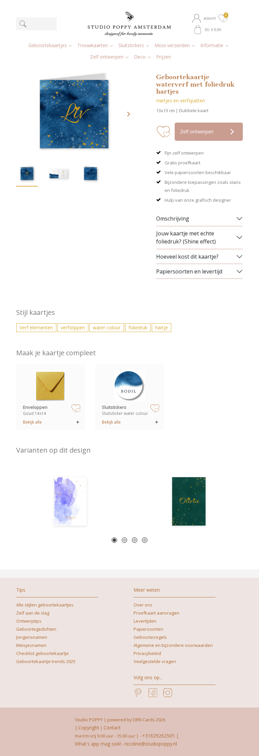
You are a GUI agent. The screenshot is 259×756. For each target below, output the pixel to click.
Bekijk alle (32, 422)
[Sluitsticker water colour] (129, 385)
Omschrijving (172, 218)
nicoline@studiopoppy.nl (150, 744)
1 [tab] (114, 540)
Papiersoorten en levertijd (189, 271)
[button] (204, 18)
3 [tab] (134, 540)
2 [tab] (124, 540)
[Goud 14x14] (51, 385)
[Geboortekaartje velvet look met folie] (188, 501)
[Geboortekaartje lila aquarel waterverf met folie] (70, 501)
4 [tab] (144, 540)
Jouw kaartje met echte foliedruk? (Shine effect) (186, 237)
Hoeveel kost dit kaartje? (187, 256)
